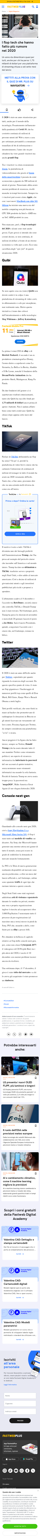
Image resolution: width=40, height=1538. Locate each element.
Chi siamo (6, 1484)
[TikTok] (10, 1471)
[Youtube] (16, 1471)
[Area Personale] (37, 6)
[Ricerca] (33, 6)
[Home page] (16, 7)
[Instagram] (5, 1471)
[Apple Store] (11, 1459)
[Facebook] (27, 1471)
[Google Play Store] (28, 1459)
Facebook (20, 1034)
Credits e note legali (9, 1488)
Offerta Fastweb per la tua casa (18, 1)
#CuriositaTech (9, 1001)
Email (31, 1034)
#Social (6, 1004)
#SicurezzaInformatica (11, 1007)
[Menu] (3, 6)
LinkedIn (8, 1034)
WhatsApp (25, 1034)
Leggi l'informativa (10, 1385)
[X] (33, 1471)
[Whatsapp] (22, 1471)
